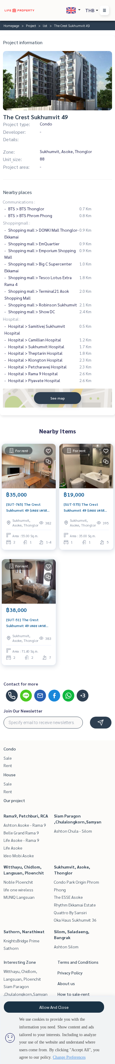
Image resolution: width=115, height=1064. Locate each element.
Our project (14, 800)
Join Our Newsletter (23, 710)
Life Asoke (13, 847)
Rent (8, 765)
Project (31, 25)
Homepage (11, 25)
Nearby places (17, 192)
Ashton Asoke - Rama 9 (25, 825)
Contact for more (21, 683)
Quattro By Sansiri (70, 912)
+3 (82, 695)
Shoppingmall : (16, 222)
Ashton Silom (66, 946)
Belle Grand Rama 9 (21, 832)
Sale (8, 758)
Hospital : (11, 319)
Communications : (19, 201)
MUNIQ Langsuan (19, 897)
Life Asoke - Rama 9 (21, 840)
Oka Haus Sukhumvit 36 (75, 920)
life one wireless (18, 889)
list (45, 25)
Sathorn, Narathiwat (24, 931)
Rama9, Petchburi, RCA (26, 815)
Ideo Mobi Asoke (19, 855)
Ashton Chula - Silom (73, 831)
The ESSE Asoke (68, 897)
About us (66, 983)
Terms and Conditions (78, 962)
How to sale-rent (74, 994)
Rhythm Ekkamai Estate (75, 904)
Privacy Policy (70, 972)
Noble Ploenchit (18, 882)
